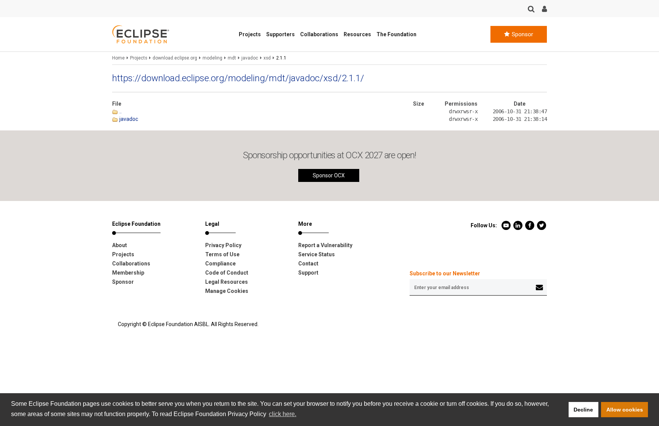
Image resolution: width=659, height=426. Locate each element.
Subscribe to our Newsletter (445, 273)
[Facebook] (530, 225)
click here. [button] (282, 414)
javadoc (249, 58)
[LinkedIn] (518, 225)
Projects (250, 34)
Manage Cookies (226, 291)
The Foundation (396, 34)
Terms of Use (222, 254)
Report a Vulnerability (325, 245)
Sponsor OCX (329, 175)
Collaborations (319, 34)
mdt (232, 58)
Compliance (220, 263)
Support (308, 273)
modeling (212, 58)
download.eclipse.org (175, 58)
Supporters (280, 34)
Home (118, 58)
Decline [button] (583, 410)
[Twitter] (541, 225)
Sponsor (521, 34)
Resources (357, 34)
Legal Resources (226, 282)
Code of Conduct (226, 273)
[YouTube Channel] (507, 225)
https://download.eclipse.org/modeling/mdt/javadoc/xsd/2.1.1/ (238, 78)
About (119, 245)
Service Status (316, 254)
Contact (308, 263)
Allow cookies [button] (624, 410)
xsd (267, 58)
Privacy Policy (223, 245)
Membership (128, 273)
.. (120, 111)
